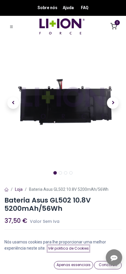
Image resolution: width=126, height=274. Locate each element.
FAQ (84, 7)
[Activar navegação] (11, 26)
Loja (19, 189)
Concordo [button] (108, 264)
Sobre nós (47, 7)
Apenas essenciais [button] (74, 264)
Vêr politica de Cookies (68, 248)
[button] (13, 103)
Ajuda (68, 7)
